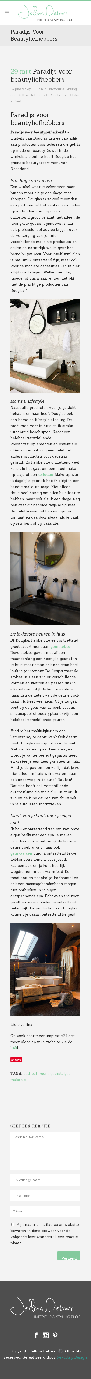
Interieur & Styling (62, 89)
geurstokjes (61, 646)
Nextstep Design (71, 1357)
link (13, 1048)
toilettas (45, 474)
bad (26, 1073)
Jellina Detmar (30, 95)
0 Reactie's (54, 95)
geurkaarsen (21, 853)
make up (18, 1079)
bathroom (40, 1073)
